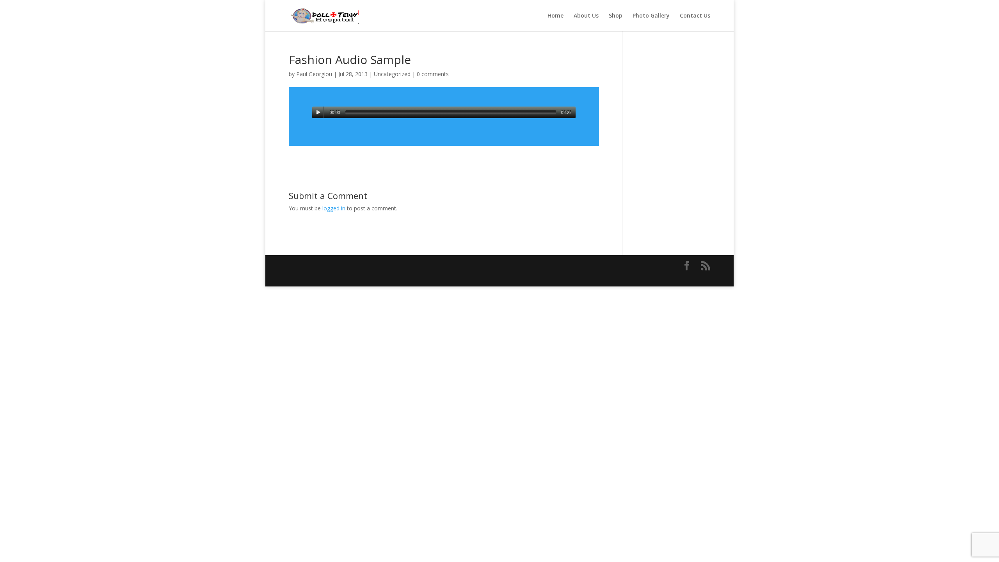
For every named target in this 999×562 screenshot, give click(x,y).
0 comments (433, 74)
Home (555, 16)
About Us (586, 16)
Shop (615, 16)
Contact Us (695, 16)
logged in (333, 208)
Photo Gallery (651, 16)
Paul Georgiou (314, 74)
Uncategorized (392, 74)
